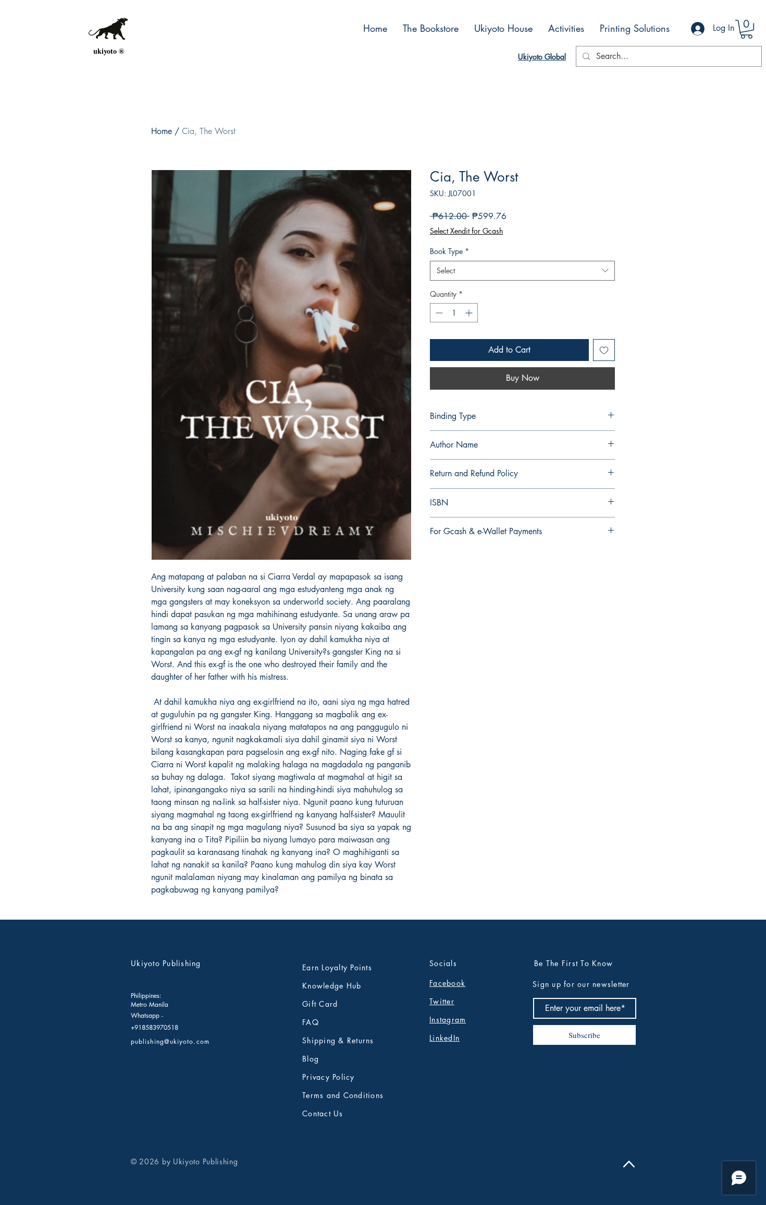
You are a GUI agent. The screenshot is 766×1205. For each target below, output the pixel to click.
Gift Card (320, 1004)
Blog (310, 1059)
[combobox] (522, 271)
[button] (746, 29)
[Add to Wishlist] (604, 350)
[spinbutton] (453, 313)
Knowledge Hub (331, 986)
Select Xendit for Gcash (466, 231)
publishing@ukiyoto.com (170, 1041)
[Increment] (469, 313)
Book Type (449, 251)
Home (161, 131)
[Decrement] (437, 313)
